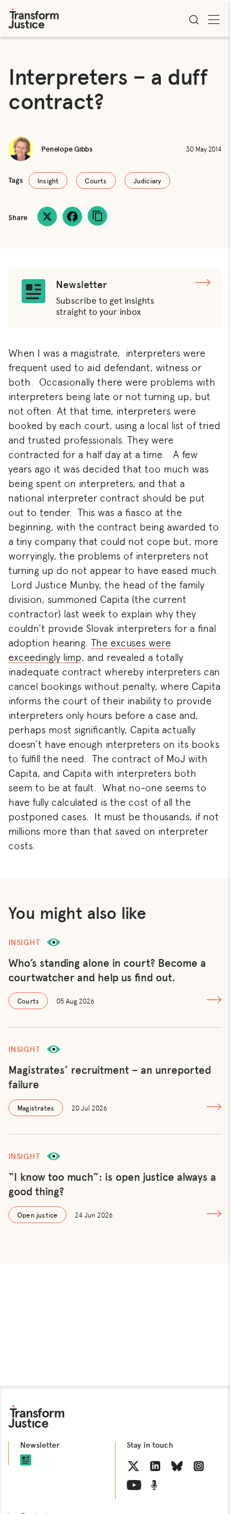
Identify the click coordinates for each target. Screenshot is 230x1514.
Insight (48, 180)
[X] (47, 216)
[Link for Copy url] (97, 216)
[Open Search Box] (193, 19)
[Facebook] (72, 216)
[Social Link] (133, 1466)
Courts (96, 180)
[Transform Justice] (33, 18)
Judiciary (147, 180)
